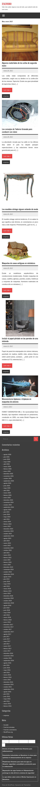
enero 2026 (7, 471)
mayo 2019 (6, 584)
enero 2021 (7, 560)
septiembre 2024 (8, 507)
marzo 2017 (7, 646)
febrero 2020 (7, 562)
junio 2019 (6, 581)
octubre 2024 (7, 505)
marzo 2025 (7, 493)
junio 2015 (6, 696)
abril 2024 (6, 519)
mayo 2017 (6, 641)
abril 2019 (6, 586)
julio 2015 (6, 694)
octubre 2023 (7, 533)
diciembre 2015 (8, 682)
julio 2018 (6, 608)
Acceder (6, 725)
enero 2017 (7, 651)
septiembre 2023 (8, 536)
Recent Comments (14, 741)
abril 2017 (6, 644)
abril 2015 (6, 701)
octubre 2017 (7, 629)
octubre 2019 (7, 572)
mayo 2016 (6, 670)
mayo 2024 (6, 517)
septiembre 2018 (8, 603)
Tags (3, 745)
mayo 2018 (6, 612)
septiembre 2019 (8, 574)
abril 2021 (6, 553)
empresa (6, 96)
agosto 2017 (7, 634)
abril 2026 (6, 464)
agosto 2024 (7, 509)
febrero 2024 (7, 524)
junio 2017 (6, 639)
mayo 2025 (6, 488)
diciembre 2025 (8, 473)
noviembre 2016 (8, 655)
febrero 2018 (7, 620)
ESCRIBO (6, 4)
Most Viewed (32, 741)
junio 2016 (6, 667)
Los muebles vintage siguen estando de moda (20, 209)
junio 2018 (6, 610)
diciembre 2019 (8, 567)
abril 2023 (6, 540)
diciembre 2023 (8, 529)
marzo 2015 (7, 703)
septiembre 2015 (8, 689)
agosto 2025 (7, 483)
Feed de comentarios (10, 729)
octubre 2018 (7, 600)
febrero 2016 (7, 677)
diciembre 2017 (8, 624)
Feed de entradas (8, 727)
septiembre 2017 (8, 632)
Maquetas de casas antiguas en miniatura (18, 263)
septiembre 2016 (8, 660)
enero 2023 (7, 545)
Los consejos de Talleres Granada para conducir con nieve (17, 130)
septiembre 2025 (8, 481)
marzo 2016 (7, 675)
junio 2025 (6, 485)
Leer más (6, 90)
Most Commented (23, 741)
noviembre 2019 (8, 569)
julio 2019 (6, 579)
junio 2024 (6, 514)
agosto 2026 (7, 454)
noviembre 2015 (8, 684)
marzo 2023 (7, 543)
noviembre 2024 (8, 502)
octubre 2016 (7, 658)
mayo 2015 (6, 699)
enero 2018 (7, 622)
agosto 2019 (7, 576)
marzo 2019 (7, 588)
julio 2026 (6, 457)
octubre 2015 (7, 687)
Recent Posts (5, 741)
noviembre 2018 (8, 598)
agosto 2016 (7, 663)
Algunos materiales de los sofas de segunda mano (19, 64)
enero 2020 (7, 564)
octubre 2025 (7, 478)
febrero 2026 (7, 469)
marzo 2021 (7, 555)
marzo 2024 (7, 521)
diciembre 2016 (8, 653)
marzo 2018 (7, 617)
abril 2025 (6, 490)
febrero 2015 (7, 706)
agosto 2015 (7, 691)
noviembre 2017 (8, 627)
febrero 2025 (7, 495)
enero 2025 (7, 497)
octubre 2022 (7, 550)
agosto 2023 (7, 538)
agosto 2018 (7, 605)
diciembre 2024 (8, 500)
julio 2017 (6, 636)
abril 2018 (6, 615)
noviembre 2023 (8, 531)
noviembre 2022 (8, 548)
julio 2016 (6, 665)
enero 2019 (7, 593)
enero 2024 (7, 526)
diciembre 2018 (8, 596)
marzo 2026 (7, 466)
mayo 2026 (6, 461)
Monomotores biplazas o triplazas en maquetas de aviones (16, 400)
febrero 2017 (7, 648)
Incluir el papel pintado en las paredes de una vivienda (20, 340)
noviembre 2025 (8, 476)
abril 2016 (6, 672)
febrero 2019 (7, 591)
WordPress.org (8, 732)
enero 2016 (7, 679)
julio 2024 (6, 512)
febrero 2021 (7, 557)
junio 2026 (6, 459)
